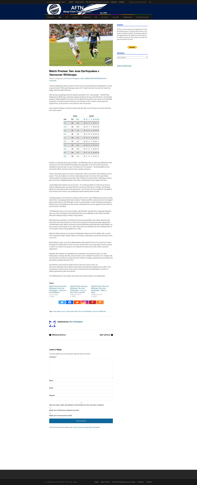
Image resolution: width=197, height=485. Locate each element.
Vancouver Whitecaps (99, 311)
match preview (70, 311)
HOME (71, 2)
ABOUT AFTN (79, 2)
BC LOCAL (105, 17)
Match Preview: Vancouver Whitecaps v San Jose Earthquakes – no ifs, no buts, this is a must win (79, 289)
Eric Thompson (74, 78)
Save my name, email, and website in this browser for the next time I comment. (76, 405)
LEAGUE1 (75, 17)
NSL (96, 17)
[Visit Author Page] (52, 324)
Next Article (105, 335)
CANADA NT (87, 17)
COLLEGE (116, 17)
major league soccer (59, 311)
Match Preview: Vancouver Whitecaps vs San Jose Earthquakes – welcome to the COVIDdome (57, 289)
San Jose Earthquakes (85, 311)
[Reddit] (77, 303)
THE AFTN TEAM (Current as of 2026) (97, 2)
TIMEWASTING (127, 17)
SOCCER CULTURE (142, 17)
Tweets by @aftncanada (124, 66)
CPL (67, 17)
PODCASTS (50, 17)
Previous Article (59, 335)
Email (51, 388)
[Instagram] (84, 303)
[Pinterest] (92, 303)
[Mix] (100, 303)
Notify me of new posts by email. (60, 415)
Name (51, 380)
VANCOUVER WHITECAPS (94, 78)
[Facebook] (69, 303)
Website (52, 395)
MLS (60, 17)
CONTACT (114, 2)
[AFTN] (79, 9)
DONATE (121, 2)
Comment (53, 357)
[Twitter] (62, 303)
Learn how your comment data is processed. (86, 427)
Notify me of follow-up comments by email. (64, 410)
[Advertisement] (132, 100)
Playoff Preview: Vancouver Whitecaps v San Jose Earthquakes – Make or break (100, 289)
